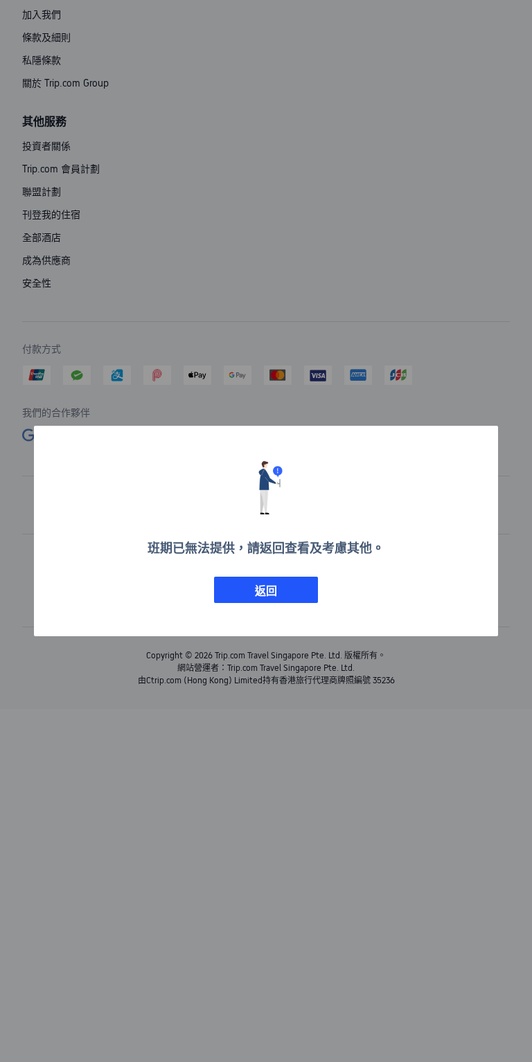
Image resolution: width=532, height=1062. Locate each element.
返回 (266, 590)
